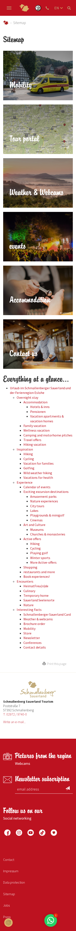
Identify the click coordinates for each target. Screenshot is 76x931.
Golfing (28, 468)
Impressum (10, 871)
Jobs (6, 905)
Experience (25, 482)
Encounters (25, 581)
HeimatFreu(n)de (35, 586)
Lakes (34, 510)
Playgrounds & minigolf (47, 515)
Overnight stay (27, 397)
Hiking (28, 454)
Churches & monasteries (47, 534)
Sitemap (9, 894)
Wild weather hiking (37, 473)
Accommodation (35, 402)
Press (7, 917)
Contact (8, 859)
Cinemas (36, 520)
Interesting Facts (29, 609)
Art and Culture (34, 525)
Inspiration (25, 449)
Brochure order (34, 624)
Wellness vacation (36, 430)
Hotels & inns (40, 407)
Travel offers (32, 440)
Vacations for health (38, 477)
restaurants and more (39, 572)
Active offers (32, 539)
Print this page (56, 664)
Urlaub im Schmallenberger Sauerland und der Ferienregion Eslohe (5, 22)
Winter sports (40, 558)
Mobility (29, 628)
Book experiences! (36, 576)
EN (56, 7)
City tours (37, 506)
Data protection (14, 882)
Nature (28, 605)
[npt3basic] (24, 8)
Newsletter (31, 638)
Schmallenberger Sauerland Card (47, 614)
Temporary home (36, 595)
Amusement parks (43, 496)
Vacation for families (38, 463)
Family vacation (34, 426)
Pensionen (38, 411)
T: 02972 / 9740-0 (15, 714)
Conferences (32, 643)
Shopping (30, 567)
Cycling (28, 459)
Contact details (34, 647)
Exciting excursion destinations (46, 492)
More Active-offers (43, 562)
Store (27, 633)
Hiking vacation (34, 444)
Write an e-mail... (14, 722)
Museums (37, 529)
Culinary (29, 591)
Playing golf (39, 553)
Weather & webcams (38, 619)
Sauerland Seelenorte (38, 600)
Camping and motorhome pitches (47, 435)
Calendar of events (36, 487)
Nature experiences (44, 501)
